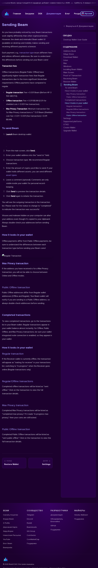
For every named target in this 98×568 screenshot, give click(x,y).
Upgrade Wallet (70, 130)
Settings (67, 118)
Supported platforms (72, 121)
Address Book (69, 51)
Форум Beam (8, 519)
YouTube (6, 539)
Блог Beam (7, 543)
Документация (53, 13)
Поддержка (31, 543)
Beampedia (7, 547)
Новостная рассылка (12, 535)
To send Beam (10, 128)
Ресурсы (78, 13)
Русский (88, 14)
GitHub (53, 525)
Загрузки (29, 13)
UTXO (66, 124)
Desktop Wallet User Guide (75, 39)
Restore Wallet (69, 81)
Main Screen (68, 72)
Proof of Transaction (72, 75)
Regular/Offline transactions (17, 381)
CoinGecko (31, 535)
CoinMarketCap (33, 539)
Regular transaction (13, 353)
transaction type (26, 52)
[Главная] (6, 13)
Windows (67, 66)
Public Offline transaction (16, 287)
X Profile (6, 523)
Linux (65, 60)
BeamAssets (32, 527)
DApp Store (68, 54)
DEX (40, 13)
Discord (30, 519)
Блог (67, 13)
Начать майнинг (81, 515)
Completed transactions (16, 315)
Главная (17, 13)
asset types (11, 175)
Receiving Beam (70, 78)
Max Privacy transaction (15, 405)
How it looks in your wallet (17, 347)
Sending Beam (71, 84)
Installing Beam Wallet (72, 69)
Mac (65, 63)
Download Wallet (70, 57)
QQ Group (31, 531)
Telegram (30, 515)
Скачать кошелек (10, 515)
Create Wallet (69, 127)
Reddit (29, 523)
